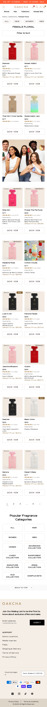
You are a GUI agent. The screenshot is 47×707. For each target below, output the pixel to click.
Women (6, 11)
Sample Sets (38, 11)
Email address (9, 621)
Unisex (12, 547)
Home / (5, 16)
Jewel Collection (34, 566)
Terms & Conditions (31, 701)
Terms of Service (10, 653)
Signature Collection (12, 566)
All (7, 21)
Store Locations (10, 636)
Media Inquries (9, 641)
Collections (25, 11)
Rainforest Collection (34, 557)
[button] (3, 7)
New (17, 21)
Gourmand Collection (34, 547)
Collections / (13, 16)
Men (15, 11)
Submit (37, 622)
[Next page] (39, 504)
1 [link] (7, 504)
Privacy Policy (9, 657)
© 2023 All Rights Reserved (23, 704)
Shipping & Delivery (11, 649)
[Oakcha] (11, 603)
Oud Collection (12, 576)
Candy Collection (12, 557)
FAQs (4, 645)
